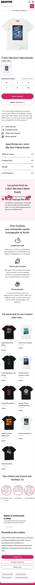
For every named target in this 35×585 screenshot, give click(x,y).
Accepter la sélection (17, 562)
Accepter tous (17, 557)
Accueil (4, 10)
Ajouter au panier (17, 96)
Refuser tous (17, 567)
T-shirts (9, 10)
